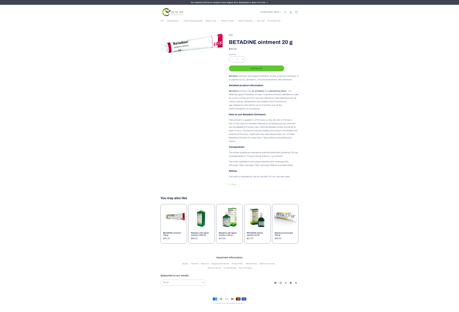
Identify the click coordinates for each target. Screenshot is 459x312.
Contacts (195, 264)
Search (185, 264)
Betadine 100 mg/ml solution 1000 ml (200, 234)
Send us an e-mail (267, 264)
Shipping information (220, 264)
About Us (205, 264)
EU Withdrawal (230, 268)
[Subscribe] (202, 282)
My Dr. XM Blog (245, 268)
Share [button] (233, 184)
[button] (174, 21)
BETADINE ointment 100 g (172, 234)
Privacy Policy (237, 264)
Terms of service (214, 268)
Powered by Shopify (236, 303)
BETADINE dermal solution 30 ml (255, 234)
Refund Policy (251, 264)
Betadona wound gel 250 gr (284, 234)
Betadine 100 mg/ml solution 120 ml (228, 234)
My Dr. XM (225, 303)
